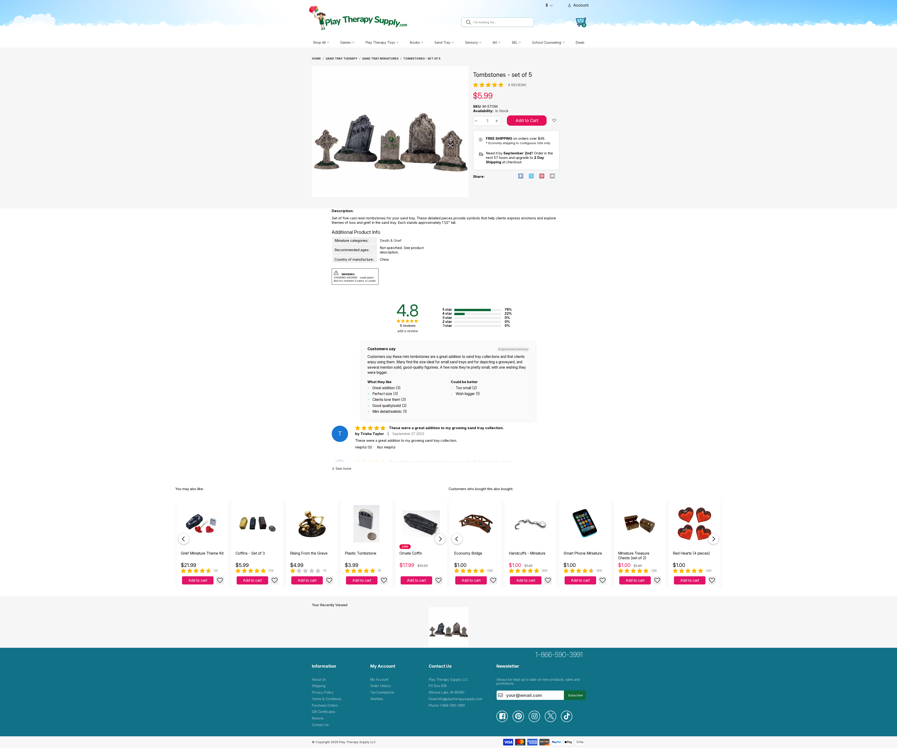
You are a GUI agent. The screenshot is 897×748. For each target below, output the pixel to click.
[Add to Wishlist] (220, 580)
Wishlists (376, 699)
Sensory (471, 42)
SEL (514, 42)
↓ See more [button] (341, 468)
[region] (391, 132)
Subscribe (575, 695)
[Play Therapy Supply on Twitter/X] (553, 721)
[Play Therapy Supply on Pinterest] (521, 721)
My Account (379, 679)
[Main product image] (390, 195)
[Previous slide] (183, 539)
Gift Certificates (323, 712)
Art (495, 42)
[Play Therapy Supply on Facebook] (504, 721)
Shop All (319, 42)
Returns (318, 718)
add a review (407, 331)
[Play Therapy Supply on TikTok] (569, 721)
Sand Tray (442, 42)
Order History (380, 686)
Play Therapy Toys (380, 42)
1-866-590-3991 (559, 654)
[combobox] (503, 22)
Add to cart (197, 580)
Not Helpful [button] (386, 447)
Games (345, 42)
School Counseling (546, 42)
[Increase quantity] (497, 121)
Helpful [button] (363, 447)
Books (415, 42)
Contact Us (320, 725)
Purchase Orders (325, 705)
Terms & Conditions (326, 699)
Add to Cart (527, 120)
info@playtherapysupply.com (459, 699)
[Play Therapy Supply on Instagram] (537, 721)
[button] (476, 121)
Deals (580, 42)
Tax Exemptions (382, 692)
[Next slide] (440, 539)
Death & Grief (391, 240)
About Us (319, 679)
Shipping (318, 686)
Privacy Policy (323, 692)
